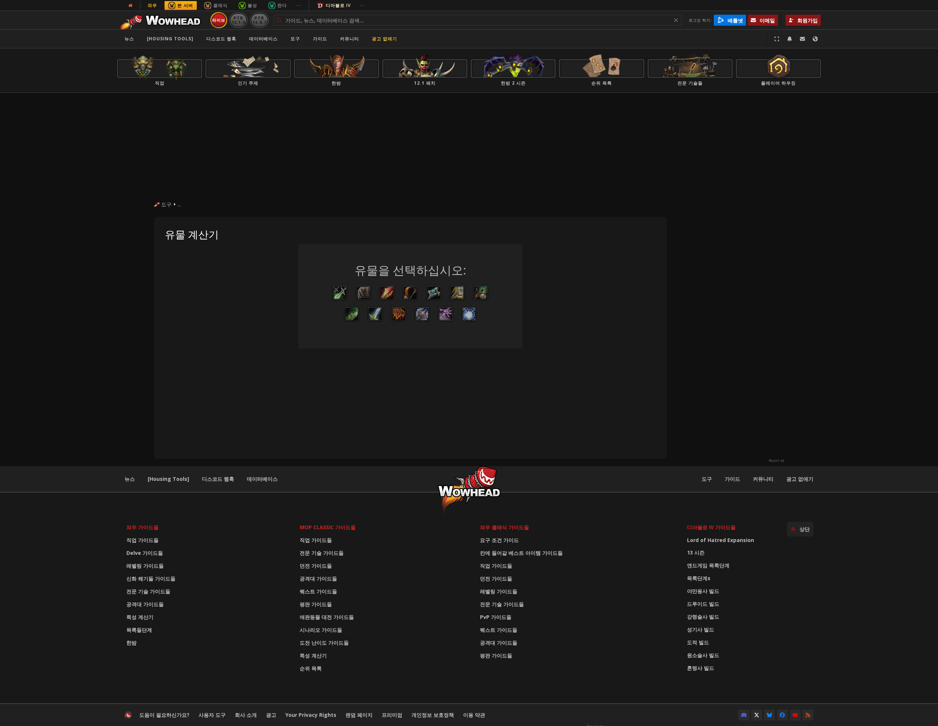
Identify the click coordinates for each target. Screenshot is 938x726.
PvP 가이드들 (496, 616)
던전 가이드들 (316, 565)
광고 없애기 (384, 39)
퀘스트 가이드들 (318, 591)
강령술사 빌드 (703, 616)
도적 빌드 (698, 642)
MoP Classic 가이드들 (328, 527)
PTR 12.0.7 (259, 20)
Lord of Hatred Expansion (720, 540)
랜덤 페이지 (359, 714)
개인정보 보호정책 (432, 714)
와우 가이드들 (142, 527)
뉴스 (129, 39)
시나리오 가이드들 (321, 629)
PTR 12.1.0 (238, 20)
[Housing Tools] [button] (170, 39)
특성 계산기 (140, 616)
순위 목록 (311, 668)
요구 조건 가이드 (499, 540)
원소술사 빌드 (703, 655)
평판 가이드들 (316, 604)
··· (299, 5)
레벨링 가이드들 (145, 565)
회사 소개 (246, 714)
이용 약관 (474, 714)
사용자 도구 (212, 714)
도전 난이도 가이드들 (324, 642)
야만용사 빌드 (703, 590)
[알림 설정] (789, 38)
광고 (271, 714)
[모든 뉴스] (130, 5)
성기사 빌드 (700, 629)
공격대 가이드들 (145, 604)
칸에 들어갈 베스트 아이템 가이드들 (521, 552)
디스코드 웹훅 (221, 39)
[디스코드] (743, 715)
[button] (340, 293)
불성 (252, 5)
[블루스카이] (769, 715)
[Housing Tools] (168, 478)
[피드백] (802, 38)
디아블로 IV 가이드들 (711, 527)
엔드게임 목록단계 (708, 565)
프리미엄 (392, 714)
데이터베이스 (263, 39)
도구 (707, 478)
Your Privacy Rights (310, 714)
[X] (756, 715)
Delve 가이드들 (144, 552)
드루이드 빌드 (703, 603)
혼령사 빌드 (700, 667)
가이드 (320, 39)
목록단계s (698, 578)
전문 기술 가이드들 (148, 591)
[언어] (815, 38)
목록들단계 (139, 629)
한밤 (131, 642)
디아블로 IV (338, 5)
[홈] (162, 20)
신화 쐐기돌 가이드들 (151, 578)
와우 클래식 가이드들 (504, 527)
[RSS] (807, 715)
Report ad (776, 460)
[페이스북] (782, 715)
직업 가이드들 (142, 540)
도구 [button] (295, 39)
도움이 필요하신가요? (164, 714)
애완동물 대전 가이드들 (327, 616)
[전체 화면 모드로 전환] (776, 38)
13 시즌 (696, 552)
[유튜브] (795, 715)
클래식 (220, 5)
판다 (282, 5)
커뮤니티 (349, 39)
